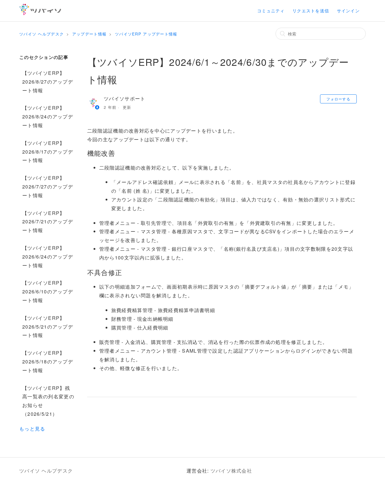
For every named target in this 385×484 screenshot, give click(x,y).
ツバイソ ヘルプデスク (41, 34)
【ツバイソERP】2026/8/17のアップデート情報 (47, 151)
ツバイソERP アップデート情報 (146, 34)
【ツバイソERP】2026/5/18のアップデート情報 (47, 361)
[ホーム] (40, 13)
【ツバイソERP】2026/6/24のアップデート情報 (47, 256)
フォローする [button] (338, 98)
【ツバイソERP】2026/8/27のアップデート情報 (47, 81)
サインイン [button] (348, 11)
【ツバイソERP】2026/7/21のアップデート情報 (47, 222)
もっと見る (32, 428)
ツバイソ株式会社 (231, 470)
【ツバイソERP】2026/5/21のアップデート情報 (47, 326)
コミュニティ (271, 11)
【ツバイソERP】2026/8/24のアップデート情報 (47, 116)
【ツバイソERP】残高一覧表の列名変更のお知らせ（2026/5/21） (48, 400)
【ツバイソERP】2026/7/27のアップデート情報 (47, 186)
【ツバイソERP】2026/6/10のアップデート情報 (47, 291)
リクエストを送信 (310, 11)
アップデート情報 (89, 34)
